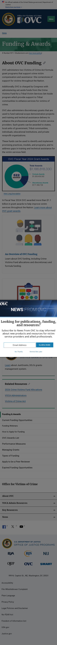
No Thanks (19, 352)
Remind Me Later (36, 352)
